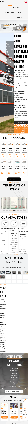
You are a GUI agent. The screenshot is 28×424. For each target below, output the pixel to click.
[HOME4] (2, 1)
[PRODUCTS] (14, 26)
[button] (3, 210)
